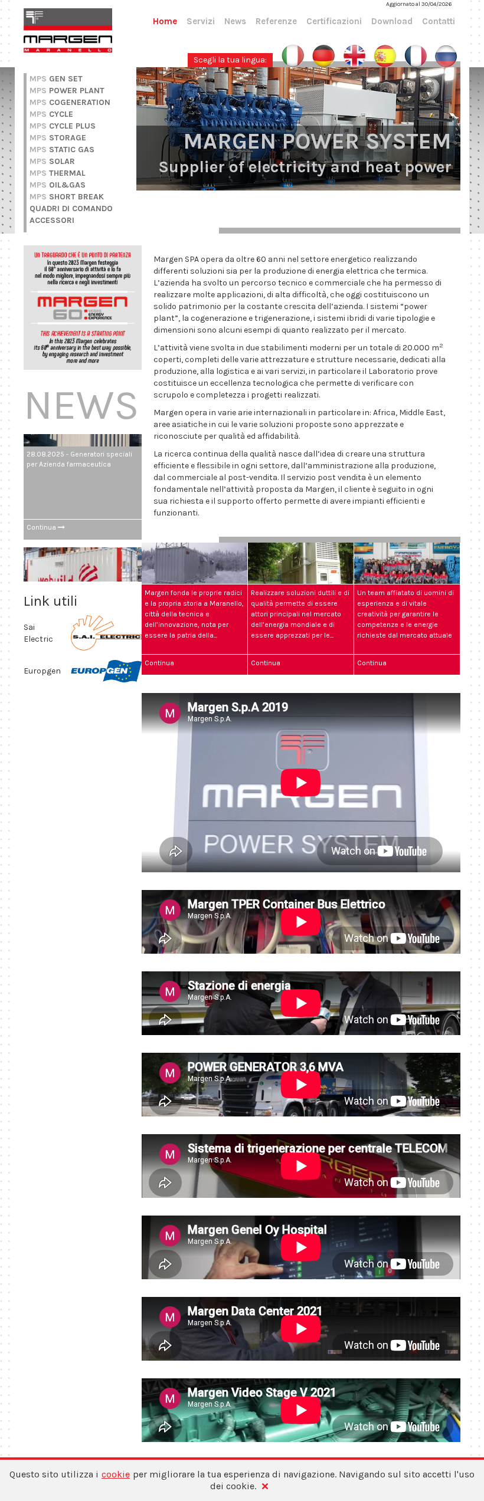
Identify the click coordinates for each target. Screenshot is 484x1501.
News (235, 21)
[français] (415, 55)
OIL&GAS (58, 185)
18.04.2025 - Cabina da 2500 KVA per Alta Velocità (81, 539)
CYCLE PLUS (63, 126)
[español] (385, 55)
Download (392, 21)
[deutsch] (323, 55)
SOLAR (52, 161)
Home (165, 21)
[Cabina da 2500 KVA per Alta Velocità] (83, 502)
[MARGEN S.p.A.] (68, 30)
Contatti (438, 21)
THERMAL (58, 173)
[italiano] (293, 55)
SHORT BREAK (67, 197)
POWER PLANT (67, 91)
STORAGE (58, 138)
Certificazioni (334, 21)
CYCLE (51, 114)
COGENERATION (70, 102)
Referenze (276, 21)
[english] (354, 55)
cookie (116, 1474)
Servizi (201, 21)
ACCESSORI (52, 220)
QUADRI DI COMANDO (71, 208)
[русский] (445, 55)
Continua (42, 459)
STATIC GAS (62, 149)
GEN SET (56, 79)
